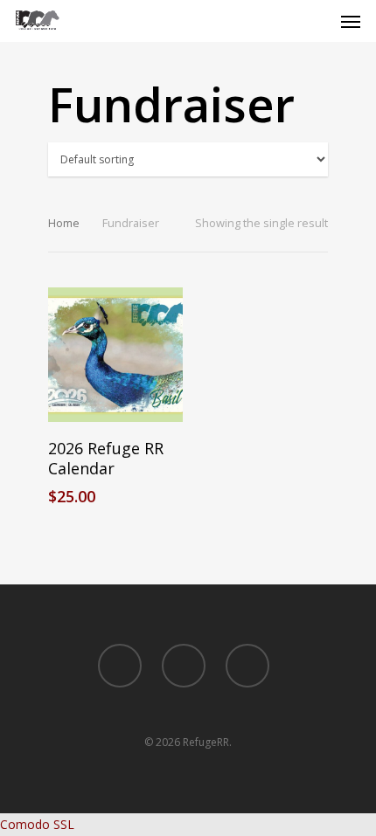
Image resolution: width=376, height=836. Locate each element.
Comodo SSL (37, 824)
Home (64, 223)
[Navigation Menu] (350, 21)
